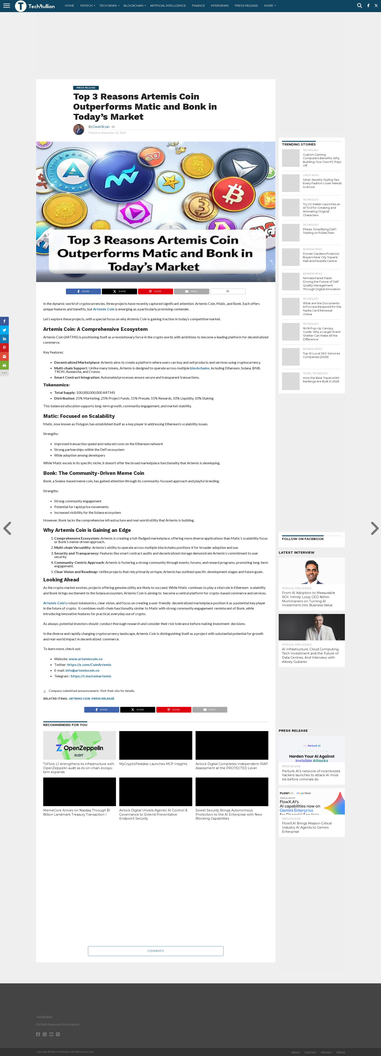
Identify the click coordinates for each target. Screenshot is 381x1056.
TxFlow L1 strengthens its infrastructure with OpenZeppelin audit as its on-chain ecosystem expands (78, 768)
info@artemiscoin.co (82, 670)
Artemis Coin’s (55, 603)
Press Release (246, 5)
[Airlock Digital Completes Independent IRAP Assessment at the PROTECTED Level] (232, 753)
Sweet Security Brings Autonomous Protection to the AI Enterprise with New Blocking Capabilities (229, 814)
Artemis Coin (103, 309)
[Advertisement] (190, 45)
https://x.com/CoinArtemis (89, 664)
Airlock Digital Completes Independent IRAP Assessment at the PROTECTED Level (232, 766)
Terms (340, 1052)
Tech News (108, 5)
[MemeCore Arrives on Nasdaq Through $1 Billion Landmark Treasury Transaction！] (79, 799)
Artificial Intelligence (168, 5)
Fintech (86, 5)
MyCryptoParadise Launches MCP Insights (153, 764)
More (268, 5)
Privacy (326, 1052)
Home (69, 5)
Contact (311, 1052)
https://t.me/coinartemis (91, 676)
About (295, 1052)
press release (103, 698)
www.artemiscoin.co (86, 659)
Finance (198, 5)
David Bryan (101, 127)
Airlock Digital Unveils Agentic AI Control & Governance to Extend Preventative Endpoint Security (153, 814)
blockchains (199, 368)
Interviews (220, 5)
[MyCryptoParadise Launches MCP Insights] (155, 753)
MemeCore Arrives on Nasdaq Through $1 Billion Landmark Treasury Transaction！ (76, 812)
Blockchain (133, 5)
